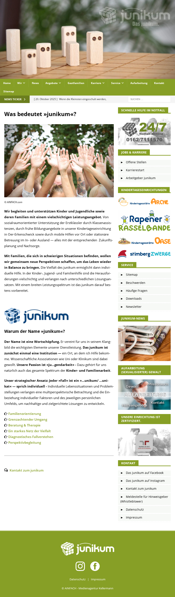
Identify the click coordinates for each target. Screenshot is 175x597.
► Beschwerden (132, 283)
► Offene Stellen (133, 162)
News (35, 83)
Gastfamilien (76, 83)
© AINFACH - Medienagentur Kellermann (87, 588)
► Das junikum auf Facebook (141, 473)
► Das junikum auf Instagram (142, 481)
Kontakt (159, 83)
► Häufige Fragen (133, 291)
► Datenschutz (132, 509)
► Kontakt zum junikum (138, 488)
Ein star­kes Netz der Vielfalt (29, 431)
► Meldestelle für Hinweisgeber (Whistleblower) (144, 499)
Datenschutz (78, 579)
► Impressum (131, 517)
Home (7, 83)
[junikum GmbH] (87, 76)
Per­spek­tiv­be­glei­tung (24, 442)
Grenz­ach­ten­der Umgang (27, 419)
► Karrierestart (132, 170)
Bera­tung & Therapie (24, 425)
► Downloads (131, 298)
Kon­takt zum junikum (27, 470)
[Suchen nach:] (149, 99)
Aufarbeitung (138, 83)
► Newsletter (130, 307)
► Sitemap (129, 275)
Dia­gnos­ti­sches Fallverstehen (30, 437)
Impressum (98, 579)
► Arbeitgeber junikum (138, 178)
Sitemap (8, 91)
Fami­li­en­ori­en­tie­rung (24, 413)
